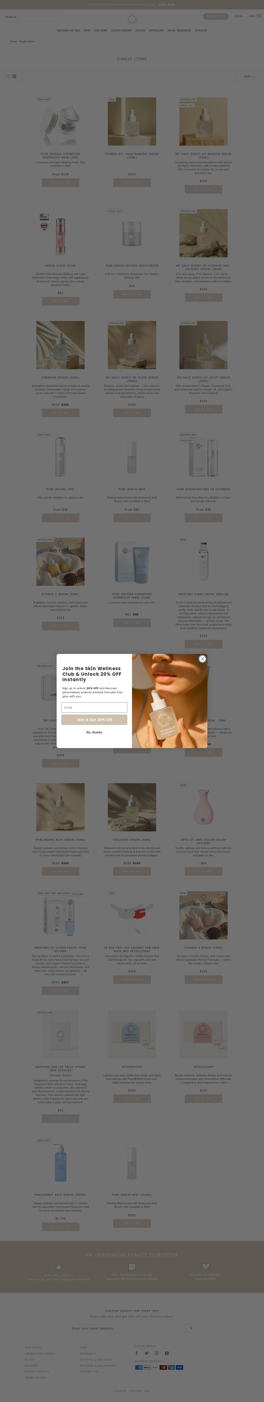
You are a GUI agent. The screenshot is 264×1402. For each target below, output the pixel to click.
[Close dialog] (202, 658)
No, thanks (94, 732)
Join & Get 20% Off (94, 720)
